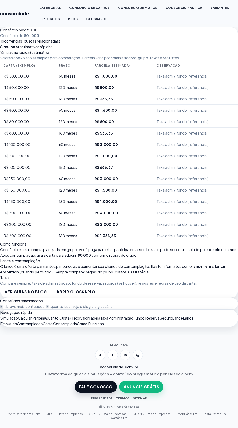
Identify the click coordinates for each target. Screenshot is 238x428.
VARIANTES (220, 8)
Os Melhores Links (28, 414)
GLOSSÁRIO (96, 19)
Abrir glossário (75, 291)
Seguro (165, 318)
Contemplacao (30, 323)
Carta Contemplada (60, 323)
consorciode (16, 13)
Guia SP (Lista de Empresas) (65, 414)
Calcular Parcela (31, 318)
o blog (85, 306)
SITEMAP (140, 398)
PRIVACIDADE (102, 398)
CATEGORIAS (50, 8)
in (125, 354)
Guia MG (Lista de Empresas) (152, 414)
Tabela (94, 318)
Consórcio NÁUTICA (184, 8)
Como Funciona (90, 323)
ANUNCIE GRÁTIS (141, 386)
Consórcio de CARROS (89, 8)
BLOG (73, 19)
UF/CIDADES (49, 19)
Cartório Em (119, 418)
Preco (75, 318)
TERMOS (123, 398)
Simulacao (9, 318)
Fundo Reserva (146, 318)
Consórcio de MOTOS (137, 8)
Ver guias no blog (26, 291)
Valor (84, 318)
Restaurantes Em (214, 414)
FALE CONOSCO (96, 386)
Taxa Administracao (116, 318)
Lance (177, 318)
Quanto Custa (57, 318)
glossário (105, 306)
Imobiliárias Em (187, 414)
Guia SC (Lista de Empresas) (108, 414)
